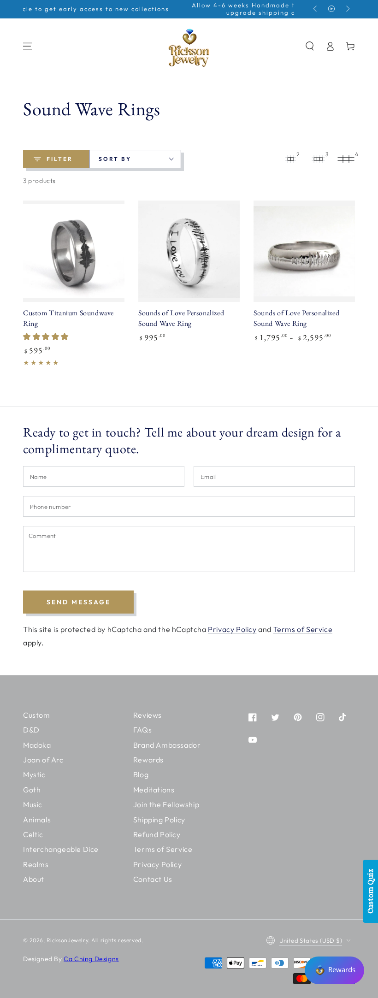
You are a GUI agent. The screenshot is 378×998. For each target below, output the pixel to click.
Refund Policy (157, 834)
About (33, 879)
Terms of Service (303, 629)
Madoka (37, 745)
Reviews (147, 715)
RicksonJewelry (67, 940)
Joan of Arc (43, 759)
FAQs (142, 729)
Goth (32, 789)
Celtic (33, 834)
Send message (79, 602)
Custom (36, 715)
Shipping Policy (159, 819)
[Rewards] (334, 970)
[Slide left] (316, 9)
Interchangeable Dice (61, 849)
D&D (31, 729)
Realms (36, 864)
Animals (37, 819)
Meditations (154, 789)
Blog (140, 774)
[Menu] (28, 46)
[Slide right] (347, 9)
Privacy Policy (232, 629)
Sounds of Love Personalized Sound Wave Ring (181, 318)
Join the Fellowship (166, 804)
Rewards (148, 759)
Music (32, 804)
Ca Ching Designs (91, 959)
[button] (310, 46)
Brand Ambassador (167, 745)
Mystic (34, 774)
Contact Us (152, 879)
